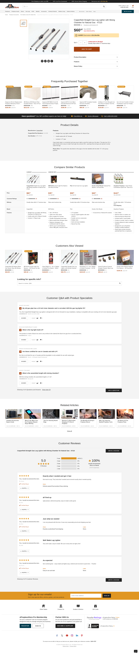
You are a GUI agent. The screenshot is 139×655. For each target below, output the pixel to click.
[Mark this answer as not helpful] (40, 318)
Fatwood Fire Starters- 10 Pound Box (101, 186)
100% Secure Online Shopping (79, 1)
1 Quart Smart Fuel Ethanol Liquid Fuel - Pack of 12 (123, 186)
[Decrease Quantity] (81, 43)
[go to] (13, 93)
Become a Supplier (65, 626)
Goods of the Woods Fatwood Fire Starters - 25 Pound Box (125, 267)
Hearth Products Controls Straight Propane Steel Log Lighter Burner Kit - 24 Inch (105, 267)
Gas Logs (28, 11)
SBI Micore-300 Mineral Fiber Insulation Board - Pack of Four (32, 102)
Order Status (89, 11)
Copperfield (39, 130)
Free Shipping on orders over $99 (39, 1)
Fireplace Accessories (14, 14)
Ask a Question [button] (113, 390)
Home (6, 14)
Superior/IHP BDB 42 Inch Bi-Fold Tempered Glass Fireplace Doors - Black (50, 102)
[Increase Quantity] (85, 43)
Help (94, 11)
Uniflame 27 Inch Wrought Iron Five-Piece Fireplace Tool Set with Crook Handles (106, 102)
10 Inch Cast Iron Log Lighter (79, 185)
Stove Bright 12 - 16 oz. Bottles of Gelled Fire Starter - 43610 (50, 267)
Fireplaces (7, 11)
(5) (81, 25)
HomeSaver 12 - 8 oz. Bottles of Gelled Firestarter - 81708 (87, 267)
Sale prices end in (99, 1)
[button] (91, 116)
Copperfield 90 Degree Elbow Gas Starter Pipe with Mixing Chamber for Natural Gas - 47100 (13, 267)
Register (25, 626)
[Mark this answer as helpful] (37, 318)
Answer (23, 318)
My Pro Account (128, 11)
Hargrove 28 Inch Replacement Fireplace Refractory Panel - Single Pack (13, 102)
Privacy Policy (73, 646)
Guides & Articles (71, 11)
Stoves (22, 11)
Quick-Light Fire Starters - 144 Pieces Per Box (58, 186)
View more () (46, 389)
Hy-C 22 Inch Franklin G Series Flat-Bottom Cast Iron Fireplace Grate (125, 102)
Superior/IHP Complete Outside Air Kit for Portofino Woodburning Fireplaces (88, 102)
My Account (81, 11)
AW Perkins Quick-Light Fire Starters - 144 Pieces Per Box (32, 267)
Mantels (38, 11)
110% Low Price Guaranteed (60, 1)
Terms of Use (66, 646)
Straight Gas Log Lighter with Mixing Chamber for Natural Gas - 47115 (36, 187)
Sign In (38, 626)
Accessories (44, 11)
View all (69, 431)
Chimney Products (52, 11)
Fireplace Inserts (15, 11)
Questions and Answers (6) (91, 25)
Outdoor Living (61, 11)
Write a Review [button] (113, 450)
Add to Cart (87, 49)
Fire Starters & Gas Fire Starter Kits (28, 14)
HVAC (33, 11)
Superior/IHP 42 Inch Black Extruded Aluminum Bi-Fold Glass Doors (68, 102)
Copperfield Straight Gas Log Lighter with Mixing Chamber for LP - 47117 (69, 267)
